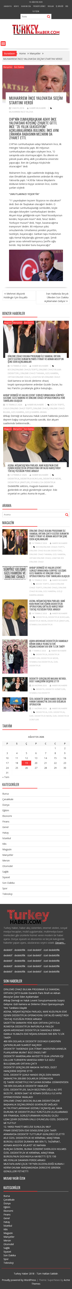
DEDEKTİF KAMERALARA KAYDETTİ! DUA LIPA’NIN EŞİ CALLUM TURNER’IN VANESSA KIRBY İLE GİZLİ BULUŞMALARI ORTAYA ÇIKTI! (33, 1060)
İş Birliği (59, 6)
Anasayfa (8, 6)
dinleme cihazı (40, 408)
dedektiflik (13, 478)
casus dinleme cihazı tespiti (17, 408)
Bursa (5, 793)
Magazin (8, 322)
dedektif (40, 689)
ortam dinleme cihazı (19, 377)
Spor (4, 888)
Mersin (6, 860)
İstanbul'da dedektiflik (43, 482)
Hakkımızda (26, 6)
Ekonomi (7, 816)
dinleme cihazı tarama (32, 373)
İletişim (36, 11)
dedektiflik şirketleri (19, 482)
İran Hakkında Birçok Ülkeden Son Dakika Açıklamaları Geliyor (56, 297)
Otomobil (7, 866)
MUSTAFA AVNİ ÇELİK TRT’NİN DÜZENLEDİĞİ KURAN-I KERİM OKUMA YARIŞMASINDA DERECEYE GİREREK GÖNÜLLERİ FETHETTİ (34, 1167)
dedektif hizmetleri (55, 689)
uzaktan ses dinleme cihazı (45, 377)
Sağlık (5, 871)
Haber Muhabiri (37, 108)
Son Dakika (19, 67)
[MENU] (3, 43)
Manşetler (7, 67)
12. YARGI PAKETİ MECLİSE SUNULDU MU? (27, 1126)
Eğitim (5, 810)
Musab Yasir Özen (14, 1178)
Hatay (5, 832)
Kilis (4, 843)
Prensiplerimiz (39, 6)
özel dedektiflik (56, 712)
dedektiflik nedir (52, 478)
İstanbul (6, 838)
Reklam (51, 6)
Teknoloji (7, 894)
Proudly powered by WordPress (19, 1280)
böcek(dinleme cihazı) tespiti (23, 369)
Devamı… (60, 942)
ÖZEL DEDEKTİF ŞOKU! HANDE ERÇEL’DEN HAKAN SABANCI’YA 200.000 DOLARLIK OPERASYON (47, 701)
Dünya (5, 804)
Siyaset (6, 877)
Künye (16, 6)
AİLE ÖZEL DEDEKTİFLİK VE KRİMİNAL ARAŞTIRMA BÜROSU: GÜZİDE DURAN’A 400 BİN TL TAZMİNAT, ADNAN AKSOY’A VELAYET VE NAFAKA (32, 1141)
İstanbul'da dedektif (39, 693)
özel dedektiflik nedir (40, 716)
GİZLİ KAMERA (51, 373)
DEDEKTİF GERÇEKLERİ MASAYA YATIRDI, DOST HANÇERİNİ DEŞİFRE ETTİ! (47, 680)
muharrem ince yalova (21, 111)
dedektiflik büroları (31, 478)
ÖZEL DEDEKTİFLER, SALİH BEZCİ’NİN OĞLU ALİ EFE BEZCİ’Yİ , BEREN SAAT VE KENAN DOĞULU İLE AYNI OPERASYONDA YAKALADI (33, 1093)
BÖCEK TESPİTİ (57, 404)
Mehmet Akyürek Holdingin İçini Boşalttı (15, 295)
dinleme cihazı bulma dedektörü (45, 550)
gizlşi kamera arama (36, 412)
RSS (66, 6)
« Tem (5, 777)
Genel (5, 827)
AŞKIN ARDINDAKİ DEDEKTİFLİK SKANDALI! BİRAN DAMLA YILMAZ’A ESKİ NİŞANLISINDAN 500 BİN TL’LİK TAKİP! (48, 643)
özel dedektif (34, 950)
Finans (5, 821)
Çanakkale (7, 799)
